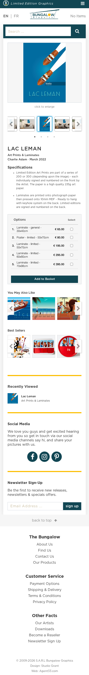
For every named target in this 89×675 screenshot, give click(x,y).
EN (5, 16)
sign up (72, 506)
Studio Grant (50, 666)
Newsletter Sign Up (44, 641)
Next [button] (78, 124)
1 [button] (35, 137)
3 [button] (48, 137)
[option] (44, 72)
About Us (45, 544)
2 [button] (41, 137)
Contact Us (44, 556)
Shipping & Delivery (44, 590)
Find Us (44, 550)
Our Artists (44, 623)
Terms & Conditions (44, 596)
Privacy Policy (44, 602)
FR (16, 16)
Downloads (44, 629)
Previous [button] (11, 124)
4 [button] (54, 137)
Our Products (44, 562)
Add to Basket (44, 279)
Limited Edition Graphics (32, 3)
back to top (42, 520)
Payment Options (44, 584)
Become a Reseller (44, 635)
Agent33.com (48, 671)
